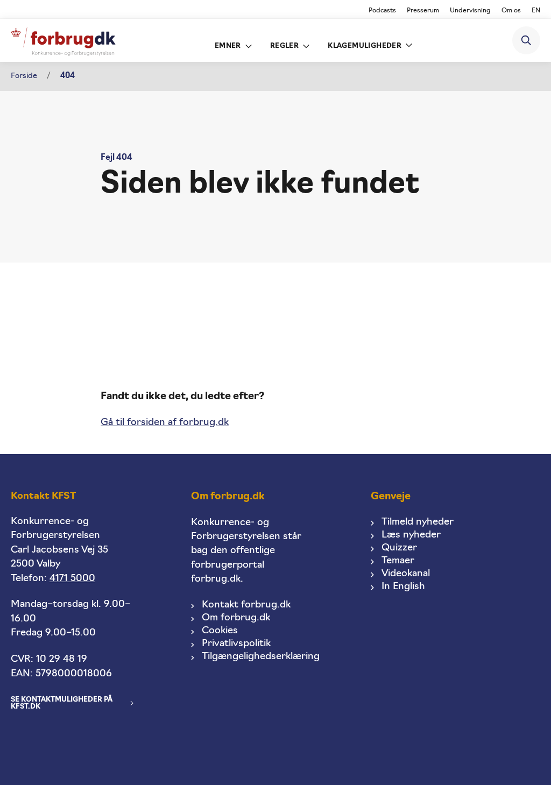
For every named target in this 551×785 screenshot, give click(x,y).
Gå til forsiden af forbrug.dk (165, 422)
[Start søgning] (526, 40)
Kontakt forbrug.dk (246, 605)
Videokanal (406, 573)
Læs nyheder (411, 535)
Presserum (423, 11)
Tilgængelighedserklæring (261, 656)
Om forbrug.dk (236, 618)
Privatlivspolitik (236, 643)
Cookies (220, 630)
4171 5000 (72, 578)
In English (403, 586)
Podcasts (382, 11)
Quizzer (399, 548)
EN (536, 11)
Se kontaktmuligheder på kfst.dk (61, 703)
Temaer (398, 560)
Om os (511, 11)
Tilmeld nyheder (418, 522)
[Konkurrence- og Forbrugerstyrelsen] (63, 40)
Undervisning (470, 11)
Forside (24, 76)
